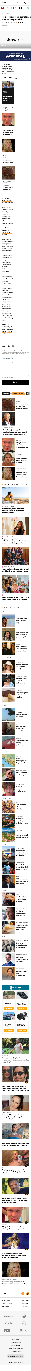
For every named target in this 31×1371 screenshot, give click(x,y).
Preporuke (25, 1304)
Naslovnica (6, 1301)
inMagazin (5, 1307)
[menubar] (25, 2)
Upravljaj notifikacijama (16, 1356)
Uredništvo (15, 1339)
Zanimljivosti (7, 1304)
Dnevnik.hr (7, 8)
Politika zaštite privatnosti (15, 1348)
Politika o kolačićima (15, 1351)
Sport (23, 8)
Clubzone (26, 1307)
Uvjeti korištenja (15, 1345)
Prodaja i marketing (15, 1342)
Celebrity (25, 1301)
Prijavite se (15, 382)
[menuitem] (25, 2)
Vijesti (16, 8)
